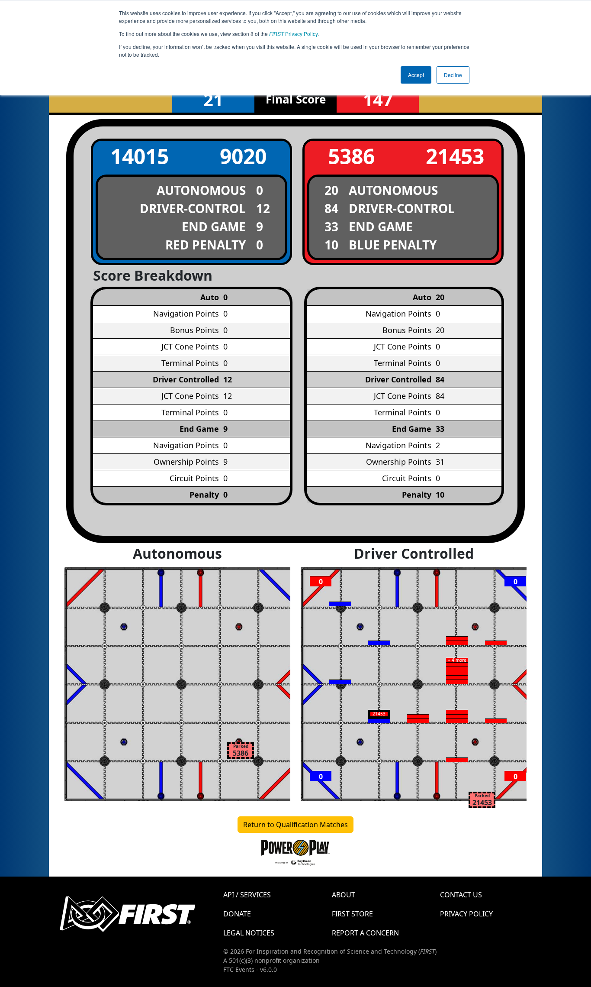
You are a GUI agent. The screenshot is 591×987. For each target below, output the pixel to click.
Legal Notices (248, 933)
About (343, 895)
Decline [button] (453, 74)
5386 (351, 156)
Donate (237, 914)
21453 (455, 156)
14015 (139, 156)
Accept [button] (416, 74)
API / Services (247, 895)
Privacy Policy (293, 33)
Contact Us (461, 895)
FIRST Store (352, 914)
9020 (243, 156)
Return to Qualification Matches (295, 824)
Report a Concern (365, 933)
